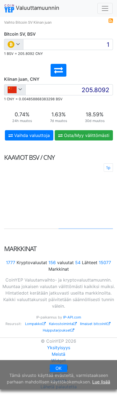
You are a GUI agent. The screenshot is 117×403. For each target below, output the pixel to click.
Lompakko (33, 324)
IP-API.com (72, 317)
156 (52, 262)
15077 (105, 262)
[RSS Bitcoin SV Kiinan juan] (111, 20)
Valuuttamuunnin (36, 8)
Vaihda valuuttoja (31, 135)
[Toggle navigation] (105, 8)
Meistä (58, 354)
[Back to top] (105, 391)
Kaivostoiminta (61, 324)
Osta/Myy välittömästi (86, 135)
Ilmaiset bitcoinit (93, 324)
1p (108, 167)
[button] (58, 70)
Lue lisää (101, 382)
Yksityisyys (58, 347)
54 (78, 262)
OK (58, 368)
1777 (10, 262)
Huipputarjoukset (57, 330)
